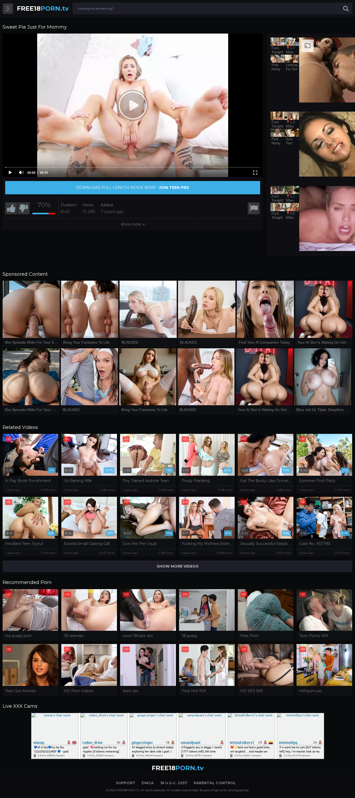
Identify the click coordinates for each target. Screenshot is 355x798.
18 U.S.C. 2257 (173, 783)
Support (125, 783)
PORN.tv (43, 8)
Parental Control (215, 783)
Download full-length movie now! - (132, 187)
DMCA (148, 783)
